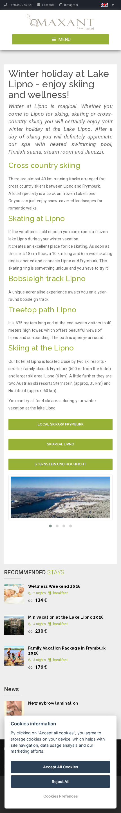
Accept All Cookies (60, 767)
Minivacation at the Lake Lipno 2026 (66, 617)
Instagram (71, 4)
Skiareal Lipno (60, 444)
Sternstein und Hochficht (60, 464)
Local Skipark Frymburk (61, 424)
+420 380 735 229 (21, 4)
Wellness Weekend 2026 (54, 586)
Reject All (61, 781)
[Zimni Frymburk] (60, 497)
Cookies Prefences (60, 796)
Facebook (48, 4)
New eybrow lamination (53, 703)
